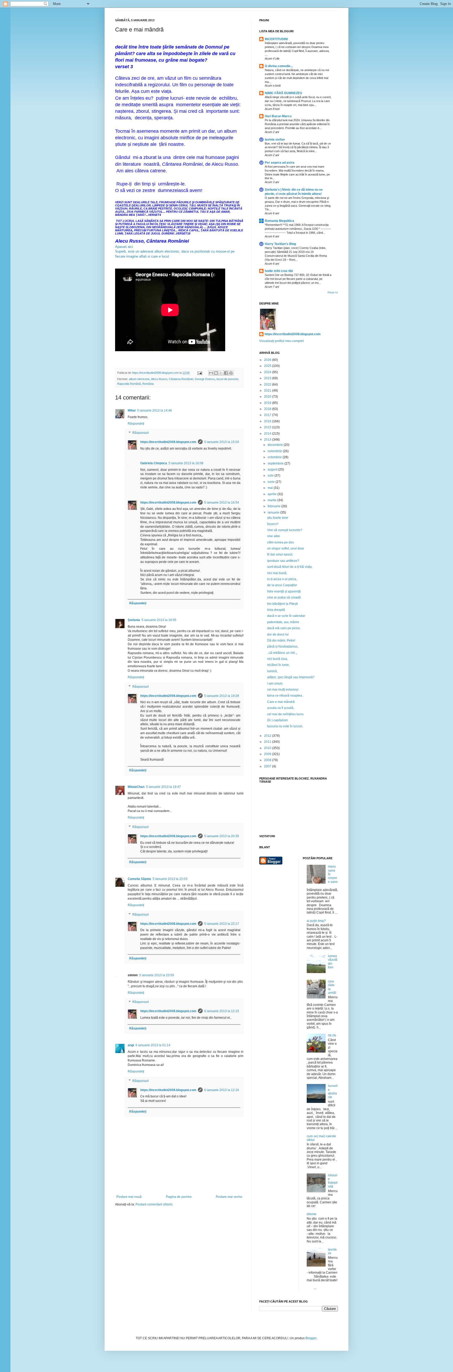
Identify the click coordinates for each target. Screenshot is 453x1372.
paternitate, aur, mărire (283, 622)
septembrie (276, 463)
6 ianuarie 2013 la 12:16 (221, 1090)
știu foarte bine (277, 518)
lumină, (272, 671)
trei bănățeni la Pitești (282, 604)
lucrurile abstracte (333, 1091)
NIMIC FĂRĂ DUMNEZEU (283, 93)
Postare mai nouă (129, 1197)
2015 (268, 427)
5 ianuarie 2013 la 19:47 (163, 787)
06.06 (332, 1035)
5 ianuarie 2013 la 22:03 (170, 879)
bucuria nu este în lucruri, (285, 726)
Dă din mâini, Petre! (281, 640)
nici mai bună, (277, 573)
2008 (268, 760)
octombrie (275, 457)
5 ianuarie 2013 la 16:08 (186, 463)
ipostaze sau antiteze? (283, 561)
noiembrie (275, 451)
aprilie (272, 494)
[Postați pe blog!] (216, 373)
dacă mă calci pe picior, (283, 628)
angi (131, 1045)
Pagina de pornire (179, 1197)
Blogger (310, 1338)
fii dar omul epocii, (280, 554)
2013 (268, 439)
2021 (268, 390)
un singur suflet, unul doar (285, 548)
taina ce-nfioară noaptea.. (285, 695)
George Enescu (205, 379)
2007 (268, 766)
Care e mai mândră (281, 702)
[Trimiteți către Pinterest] (231, 373)
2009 (268, 754)
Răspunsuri (140, 433)
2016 (268, 421)
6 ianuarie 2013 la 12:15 (221, 1011)
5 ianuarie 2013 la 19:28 (221, 696)
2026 (268, 360)
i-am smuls (275, 683)
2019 (268, 403)
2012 (268, 736)
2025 (268, 366)
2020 (268, 396)
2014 (268, 433)
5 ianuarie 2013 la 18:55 (159, 620)
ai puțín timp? (316, 921)
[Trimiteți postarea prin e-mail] (199, 372)
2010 (268, 748)
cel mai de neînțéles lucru (285, 714)
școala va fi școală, (280, 708)
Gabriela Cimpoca (153, 463)
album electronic (139, 379)
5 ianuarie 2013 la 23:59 (156, 975)
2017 (268, 415)
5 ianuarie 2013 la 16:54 (221, 502)
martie (272, 500)
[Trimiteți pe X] (221, 373)
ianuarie (274, 512)
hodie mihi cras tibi (279, 271)
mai (271, 488)
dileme (311, 1214)
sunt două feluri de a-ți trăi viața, (289, 567)
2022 (268, 384)
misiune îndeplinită (333, 1180)
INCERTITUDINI (276, 39)
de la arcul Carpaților (282, 585)
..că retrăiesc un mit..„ (282, 653)
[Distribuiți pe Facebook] (226, 373)
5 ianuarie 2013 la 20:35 (221, 836)
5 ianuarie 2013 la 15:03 (221, 442)
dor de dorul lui (278, 634)
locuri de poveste (227, 379)
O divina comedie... (279, 66)
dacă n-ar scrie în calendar (286, 616)
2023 (268, 378)
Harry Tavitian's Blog (280, 244)
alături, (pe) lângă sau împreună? (291, 677)
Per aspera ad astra (279, 162)
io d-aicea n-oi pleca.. (282, 579)
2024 (268, 372)
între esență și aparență (284, 591)
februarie (274, 506)
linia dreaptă (276, 610)
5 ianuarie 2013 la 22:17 (221, 924)
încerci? (272, 524)
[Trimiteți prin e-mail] (211, 373)
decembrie (276, 445)
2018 (268, 409)
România (148, 383)
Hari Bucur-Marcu (278, 116)
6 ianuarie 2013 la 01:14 (153, 1045)
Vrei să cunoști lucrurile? (284, 530)
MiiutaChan (136, 787)
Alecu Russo (159, 379)
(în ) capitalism (277, 720)
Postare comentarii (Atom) (154, 1204)
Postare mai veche (229, 1197)
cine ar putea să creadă (284, 597)
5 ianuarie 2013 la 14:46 (154, 410)
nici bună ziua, (277, 659)
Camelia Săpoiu (139, 879)
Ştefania (134, 620)
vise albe (273, 536)
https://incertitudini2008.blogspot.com (168, 442)
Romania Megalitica (279, 221)
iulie (271, 475)
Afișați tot (332, 292)
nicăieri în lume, (278, 665)
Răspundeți (136, 423)
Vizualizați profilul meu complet (281, 341)
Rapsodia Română (129, 383)
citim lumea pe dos (280, 542)
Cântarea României (181, 379)
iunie (272, 482)
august (273, 469)
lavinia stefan (275, 139)
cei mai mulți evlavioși (282, 689)
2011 (268, 742)
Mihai (132, 410)
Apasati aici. (124, 247)
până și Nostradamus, (282, 646)
